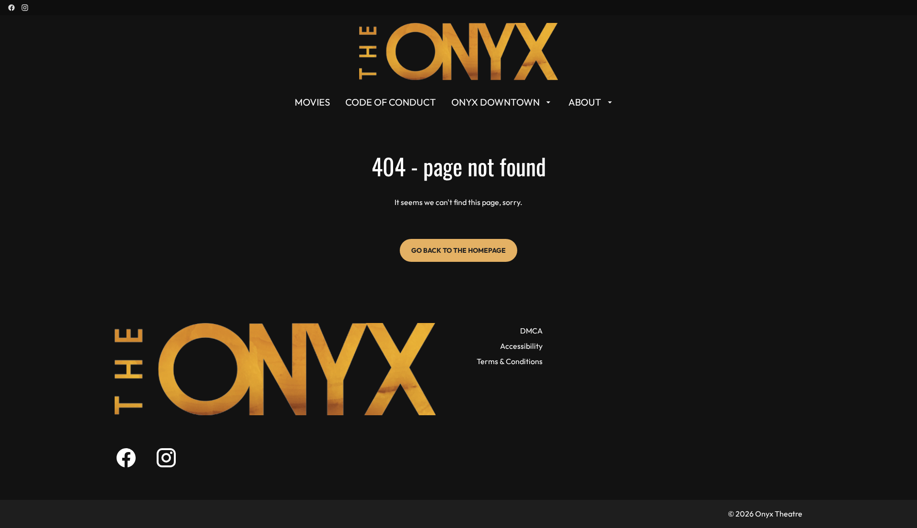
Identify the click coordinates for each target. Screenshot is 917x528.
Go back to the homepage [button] (458, 250)
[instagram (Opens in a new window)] (25, 7)
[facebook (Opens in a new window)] (11, 7)
